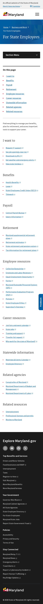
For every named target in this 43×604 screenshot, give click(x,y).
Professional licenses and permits (19, 415)
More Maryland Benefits (12, 484)
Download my (13, 156)
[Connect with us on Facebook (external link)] (18, 448)
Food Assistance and (13, 465)
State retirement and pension (21, 246)
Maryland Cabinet (14, 504)
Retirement (11, 89)
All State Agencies (10, 507)
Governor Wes (11, 500)
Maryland (9, 558)
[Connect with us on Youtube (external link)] (12, 448)
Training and (14, 333)
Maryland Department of (18, 393)
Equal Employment (19, 277)
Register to (9, 476)
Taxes (5, 472)
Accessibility (8, 535)
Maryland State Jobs (11, 519)
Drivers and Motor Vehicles (13, 461)
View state (13, 164)
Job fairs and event (17, 325)
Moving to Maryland (14, 419)
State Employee (15, 303)
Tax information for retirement (21, 250)
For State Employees (11, 515)
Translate (36, 6)
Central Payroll (15, 213)
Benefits (10, 80)
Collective (14, 268)
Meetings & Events (17, 360)
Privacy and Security (11, 539)
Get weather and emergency (20, 160)
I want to (10, 76)
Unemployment (12, 411)
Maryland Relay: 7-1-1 (11, 554)
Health (12, 182)
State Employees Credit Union (21, 190)
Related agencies (14, 107)
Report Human (13, 574)
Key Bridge (11, 577)
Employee (14, 364)
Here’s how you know (11, 6)
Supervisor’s (14, 307)
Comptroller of (16, 382)
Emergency (10, 562)
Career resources (13, 98)
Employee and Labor (18, 273)
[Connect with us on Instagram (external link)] (5, 448)
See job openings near (16, 152)
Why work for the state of (20, 341)
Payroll (9, 85)
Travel (8, 566)
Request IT (14, 148)
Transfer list (14, 337)
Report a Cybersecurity (16, 570)
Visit (8, 480)
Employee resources (15, 93)
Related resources (14, 111)
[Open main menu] (37, 14)
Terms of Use (8, 542)
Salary (13, 217)
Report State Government (16, 523)
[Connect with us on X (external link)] (25, 448)
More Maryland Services (12, 488)
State (10, 329)
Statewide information (16, 102)
